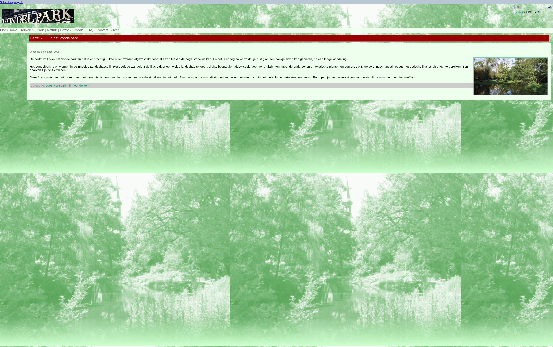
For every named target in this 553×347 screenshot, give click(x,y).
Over (115, 30)
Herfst (57, 85)
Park (40, 30)
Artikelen (27, 30)
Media (79, 30)
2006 (49, 85)
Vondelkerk (81, 85)
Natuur (52, 30)
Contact (102, 30)
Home (13, 30)
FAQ (90, 30)
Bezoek (65, 30)
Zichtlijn (68, 85)
